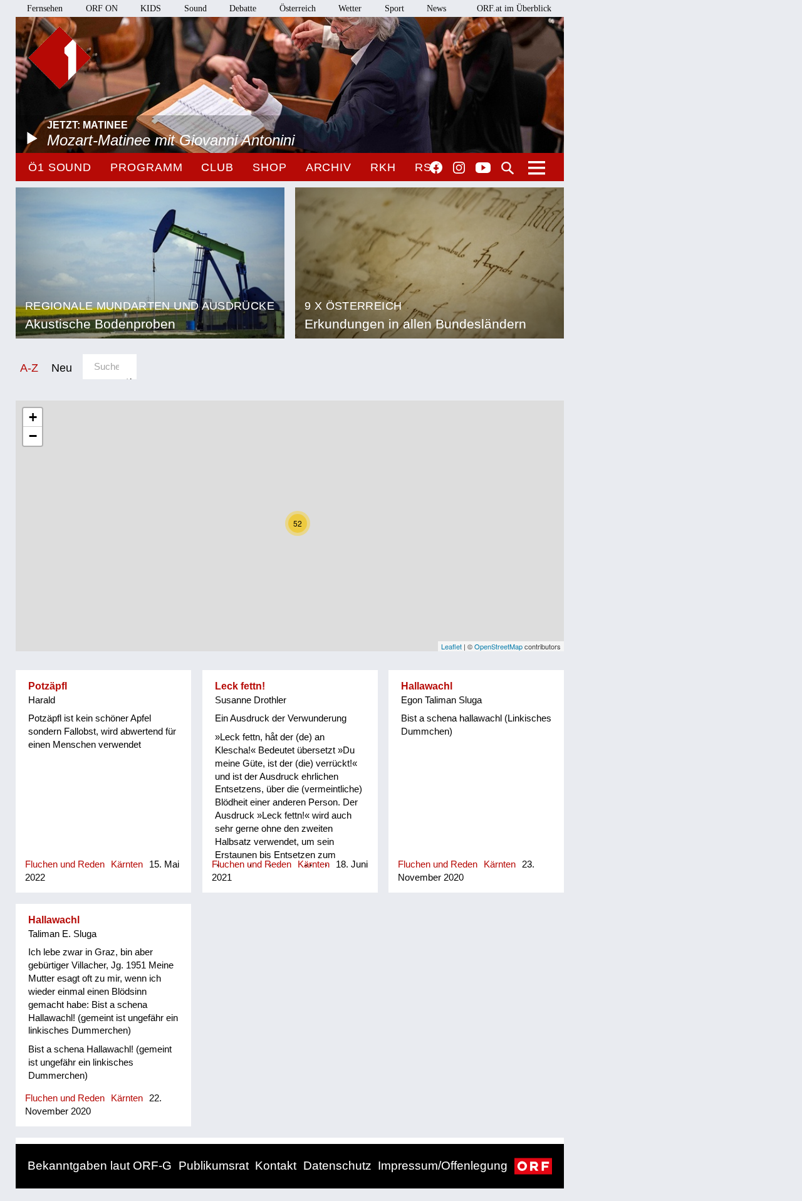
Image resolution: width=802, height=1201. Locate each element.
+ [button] (33, 417)
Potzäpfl (47, 686)
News (436, 8)
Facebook (436, 167)
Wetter (350, 8)
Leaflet (451, 646)
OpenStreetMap (498, 646)
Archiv (329, 167)
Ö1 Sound (59, 167)
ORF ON (102, 8)
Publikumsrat (214, 1165)
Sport (394, 8)
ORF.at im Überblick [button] (514, 8)
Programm (146, 167)
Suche (507, 168)
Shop (270, 167)
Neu (61, 367)
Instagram (459, 168)
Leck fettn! (240, 686)
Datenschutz (337, 1165)
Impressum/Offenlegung (443, 1165)
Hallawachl (426, 686)
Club (217, 167)
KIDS (150, 8)
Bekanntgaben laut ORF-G (100, 1165)
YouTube (483, 168)
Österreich (297, 8)
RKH (383, 167)
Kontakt (275, 1165)
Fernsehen (45, 8)
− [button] (33, 436)
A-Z (29, 367)
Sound (195, 8)
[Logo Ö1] (59, 57)
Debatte (242, 8)
